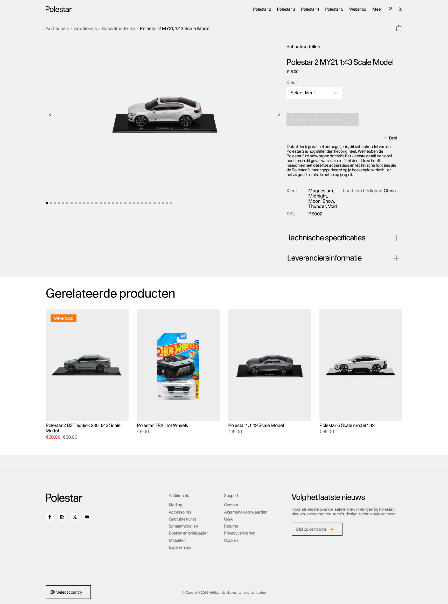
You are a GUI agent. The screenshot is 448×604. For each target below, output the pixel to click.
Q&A (228, 519)
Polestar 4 (310, 9)
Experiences (180, 547)
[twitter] (75, 517)
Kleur (291, 82)
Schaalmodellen (118, 28)
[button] (399, 28)
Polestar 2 (262, 9)
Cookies (231, 540)
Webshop (357, 9)
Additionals (57, 28)
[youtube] (87, 517)
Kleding (175, 505)
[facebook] (50, 517)
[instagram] (62, 517)
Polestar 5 (334, 9)
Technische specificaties (326, 238)
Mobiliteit (177, 540)
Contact (231, 505)
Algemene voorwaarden (245, 512)
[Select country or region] (390, 9)
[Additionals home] (59, 9)
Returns (231, 526)
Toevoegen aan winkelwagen (317, 120)
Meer (377, 9)
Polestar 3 (286, 9)
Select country (69, 592)
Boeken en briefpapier (188, 533)
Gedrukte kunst (182, 519)
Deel (393, 138)
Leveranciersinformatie (324, 258)
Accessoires (180, 512)
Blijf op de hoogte (311, 529)
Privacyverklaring (239, 533)
